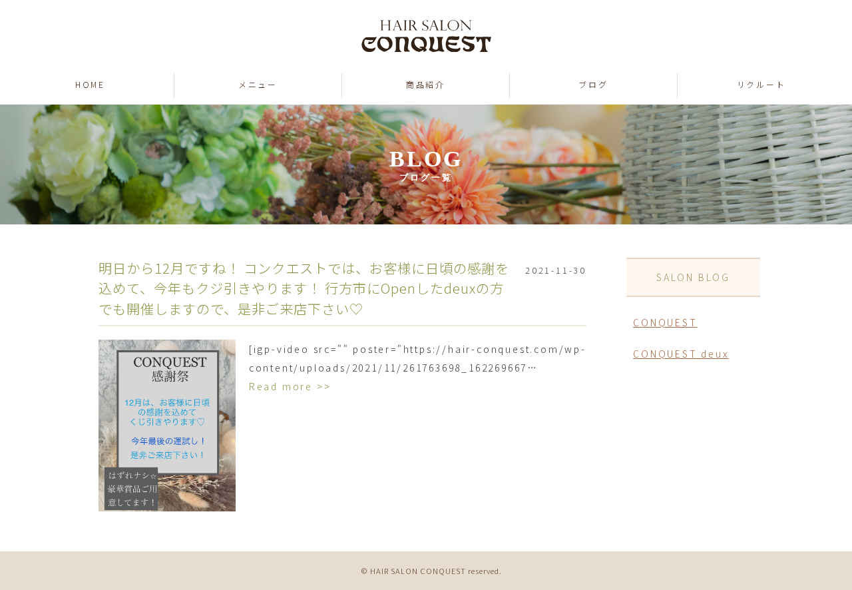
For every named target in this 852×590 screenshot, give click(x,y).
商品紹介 (425, 84)
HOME (90, 84)
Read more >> (290, 386)
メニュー (258, 84)
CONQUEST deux (680, 353)
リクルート (761, 84)
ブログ (593, 84)
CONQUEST (665, 322)
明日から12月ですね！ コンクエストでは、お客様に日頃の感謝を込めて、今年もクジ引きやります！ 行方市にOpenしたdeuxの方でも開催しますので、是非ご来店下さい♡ (304, 288)
